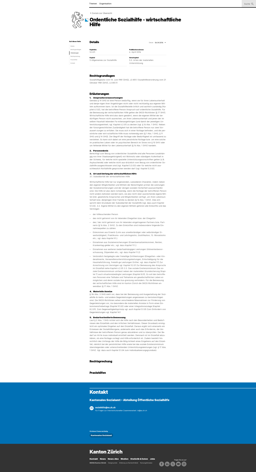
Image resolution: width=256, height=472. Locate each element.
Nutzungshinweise (146, 463)
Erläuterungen (75, 53)
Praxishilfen (73, 59)
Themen (93, 3)
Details (72, 46)
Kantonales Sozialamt (101, 435)
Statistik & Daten (139, 459)
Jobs (152, 459)
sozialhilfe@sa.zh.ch (105, 407)
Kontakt (72, 63)
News (103, 459)
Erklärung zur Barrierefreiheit (128, 463)
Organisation (105, 3)
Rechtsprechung (75, 56)
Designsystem (112, 463)
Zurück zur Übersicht (102, 13)
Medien (124, 459)
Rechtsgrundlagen (75, 49)
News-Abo (113, 459)
